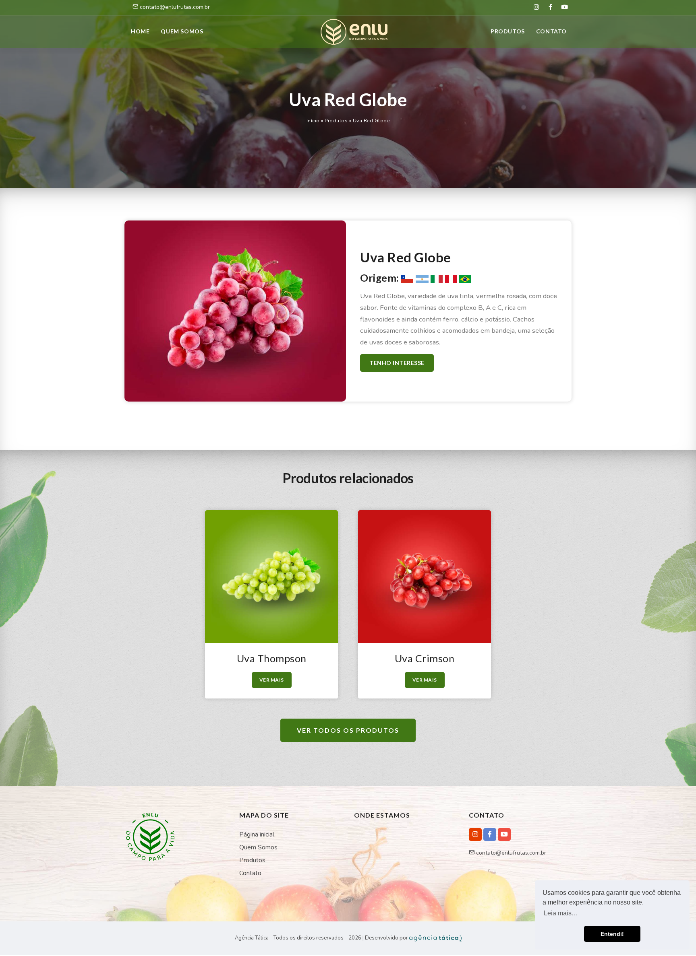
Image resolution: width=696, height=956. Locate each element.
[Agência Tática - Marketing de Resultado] (435, 938)
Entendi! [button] (612, 934)
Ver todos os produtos (348, 730)
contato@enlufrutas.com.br (510, 853)
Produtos (508, 31)
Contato (551, 31)
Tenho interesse (397, 362)
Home (140, 31)
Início (313, 120)
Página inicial (256, 834)
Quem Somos (258, 847)
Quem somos (182, 31)
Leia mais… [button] (561, 913)
